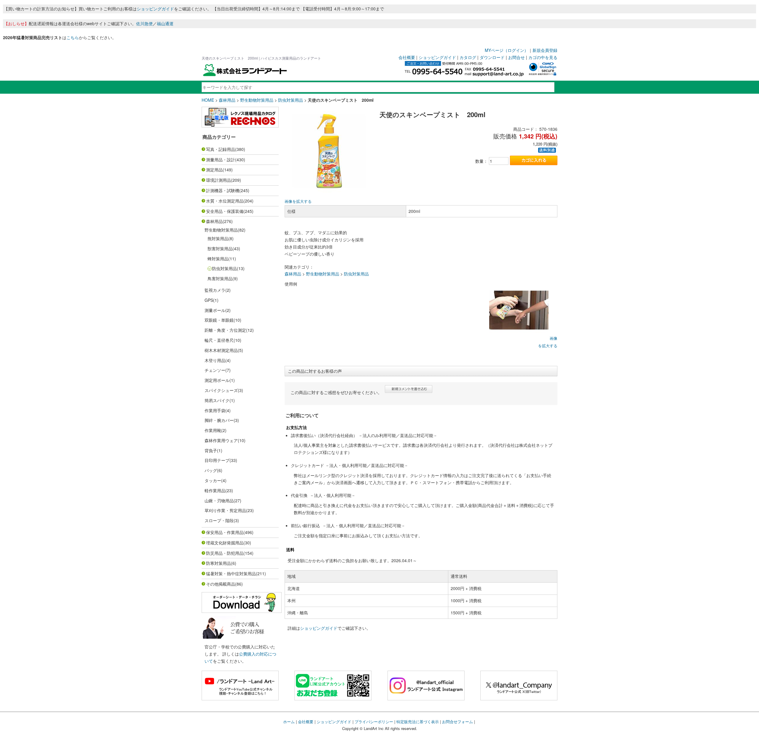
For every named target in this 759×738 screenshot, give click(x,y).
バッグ (211, 470)
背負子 (211, 450)
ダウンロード (492, 57)
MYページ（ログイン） (506, 50)
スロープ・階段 (219, 520)
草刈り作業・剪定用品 (225, 510)
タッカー (213, 480)
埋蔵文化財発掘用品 (224, 543)
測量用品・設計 (220, 159)
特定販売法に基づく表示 (417, 721)
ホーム (289, 721)
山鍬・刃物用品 (219, 500)
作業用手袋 (215, 410)
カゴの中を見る (542, 57)
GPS (209, 300)
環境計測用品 (218, 180)
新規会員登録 (544, 50)
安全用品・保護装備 (224, 211)
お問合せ (516, 57)
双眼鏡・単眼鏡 (219, 320)
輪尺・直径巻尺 (219, 340)
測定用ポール (217, 380)
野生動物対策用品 (256, 100)
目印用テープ (217, 460)
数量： (481, 161)
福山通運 (165, 23)
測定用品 (214, 170)
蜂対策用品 (218, 259)
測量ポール (215, 310)
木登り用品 (215, 360)
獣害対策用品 (220, 248)
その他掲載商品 (220, 584)
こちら (72, 37)
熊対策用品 (218, 238)
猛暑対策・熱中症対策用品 (231, 573)
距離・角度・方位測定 (225, 330)
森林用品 (227, 100)
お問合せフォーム (457, 721)
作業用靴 (213, 430)
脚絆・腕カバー (219, 420)
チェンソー (215, 370)
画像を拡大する (298, 201)
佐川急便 (144, 23)
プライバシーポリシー (374, 721)
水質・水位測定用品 (224, 201)
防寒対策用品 (218, 563)
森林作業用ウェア (221, 440)
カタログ (468, 57)
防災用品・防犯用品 (224, 553)
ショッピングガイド (155, 9)
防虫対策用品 (290, 100)
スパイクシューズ (221, 390)
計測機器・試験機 (222, 190)
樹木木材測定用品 (221, 350)
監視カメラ (215, 290)
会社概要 (406, 57)
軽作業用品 (215, 490)
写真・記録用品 (220, 149)
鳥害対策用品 (220, 278)
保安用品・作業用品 (224, 532)
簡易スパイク (217, 400)
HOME (208, 100)
